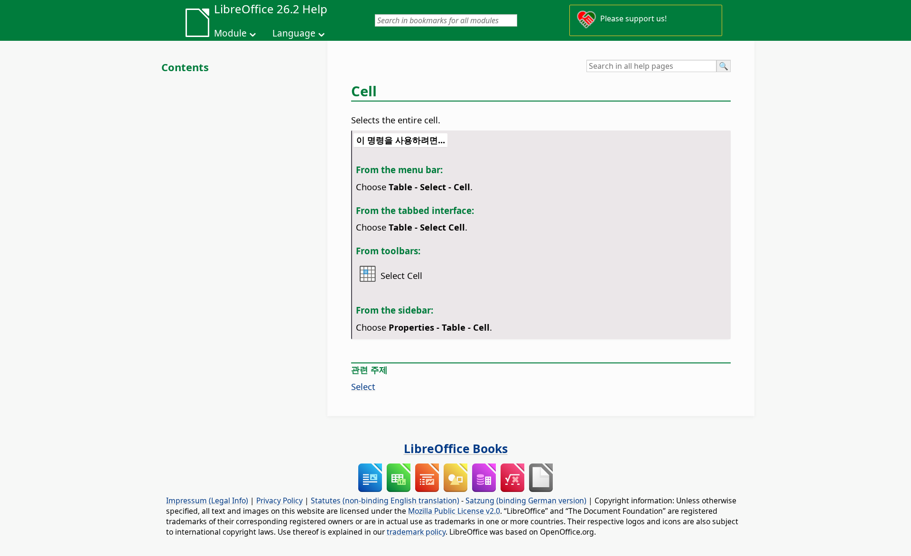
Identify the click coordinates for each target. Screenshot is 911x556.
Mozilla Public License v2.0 (454, 511)
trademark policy (416, 532)
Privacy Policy (279, 500)
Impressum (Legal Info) (207, 500)
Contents (185, 67)
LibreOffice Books (456, 448)
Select (363, 386)
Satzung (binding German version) (525, 500)
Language (294, 33)
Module (230, 33)
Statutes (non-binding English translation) (385, 500)
